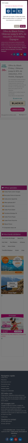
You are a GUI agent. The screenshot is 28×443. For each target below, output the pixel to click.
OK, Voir (23, 26)
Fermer (17, 26)
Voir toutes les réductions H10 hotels (14, 6)
